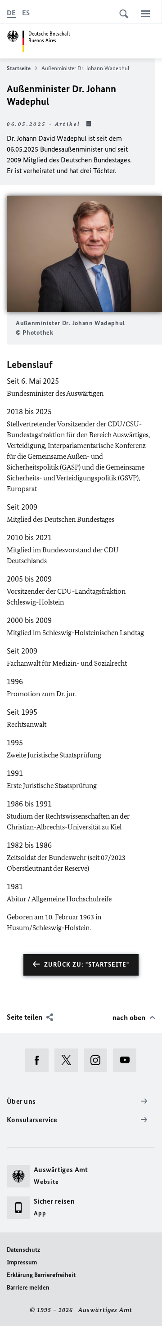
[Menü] (145, 13)
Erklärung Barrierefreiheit (41, 1275)
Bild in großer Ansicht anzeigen (84, 254)
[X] (69, 1060)
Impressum (22, 1262)
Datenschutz (23, 1250)
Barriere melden (28, 1287)
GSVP (128, 478)
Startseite (19, 68)
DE (11, 13)
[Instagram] (98, 1060)
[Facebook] (39, 1060)
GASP (70, 467)
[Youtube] (127, 1060)
